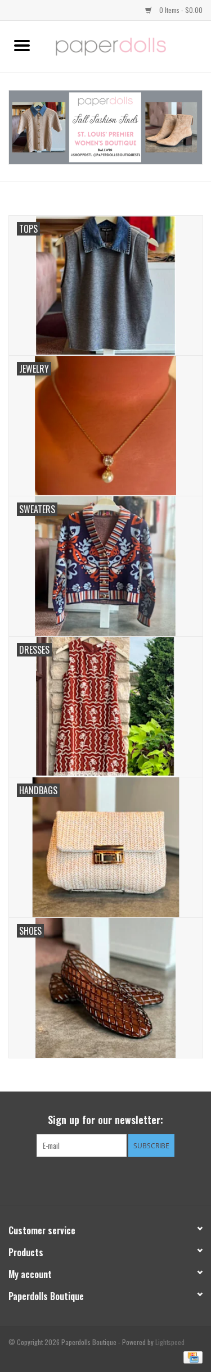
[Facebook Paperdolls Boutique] (86, 1180)
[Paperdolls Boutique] (127, 45)
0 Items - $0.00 (180, 10)
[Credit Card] (191, 1356)
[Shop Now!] (105, 127)
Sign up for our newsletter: (105, 1120)
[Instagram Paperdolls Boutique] (125, 1180)
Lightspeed (170, 1342)
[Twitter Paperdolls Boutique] (106, 1180)
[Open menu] (22, 45)
